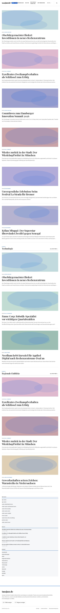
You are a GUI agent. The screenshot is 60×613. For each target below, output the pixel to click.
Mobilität (3, 573)
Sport (3, 575)
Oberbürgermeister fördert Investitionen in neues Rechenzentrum (23, 36)
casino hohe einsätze (6, 508)
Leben (3, 567)
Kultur (27, 3)
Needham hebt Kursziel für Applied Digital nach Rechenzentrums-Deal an (23, 357)
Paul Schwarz (7, 71)
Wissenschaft (4, 562)
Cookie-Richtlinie (44, 608)
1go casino (4, 499)
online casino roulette (6, 513)
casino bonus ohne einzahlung (8, 518)
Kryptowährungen (19, 3)
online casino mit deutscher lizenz (9, 506)
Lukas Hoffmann (8, 477)
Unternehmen (41, 3)
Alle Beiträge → (54, 248)
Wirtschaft (4, 569)
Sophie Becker (7, 32)
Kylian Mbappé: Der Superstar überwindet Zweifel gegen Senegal (21, 232)
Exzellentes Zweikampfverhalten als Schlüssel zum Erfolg (20, 75)
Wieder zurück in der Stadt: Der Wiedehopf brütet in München (19, 154)
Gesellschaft (8, 3)
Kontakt (37, 608)
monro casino (5, 515)
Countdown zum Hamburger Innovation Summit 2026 (18, 115)
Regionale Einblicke (33, 3)
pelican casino (5, 520)
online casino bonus (6, 522)
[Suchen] (56, 3)
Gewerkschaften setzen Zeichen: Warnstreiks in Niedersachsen (20, 482)
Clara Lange (7, 352)
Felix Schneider (8, 313)
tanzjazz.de (7, 591)
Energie (3, 571)
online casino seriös (6, 511)
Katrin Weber (7, 188)
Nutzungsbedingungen (53, 608)
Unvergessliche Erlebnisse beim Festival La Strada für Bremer (19, 193)
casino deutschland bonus (7, 504)
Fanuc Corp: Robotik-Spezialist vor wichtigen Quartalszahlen (19, 318)
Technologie (4, 565)
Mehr (48, 3)
